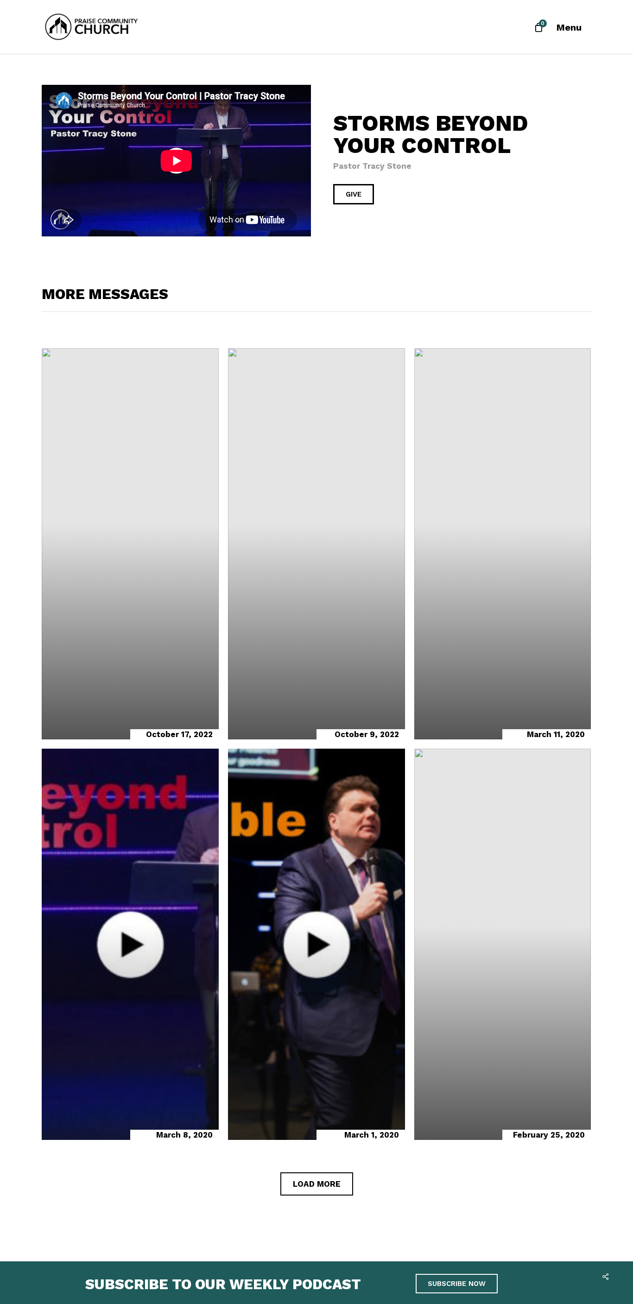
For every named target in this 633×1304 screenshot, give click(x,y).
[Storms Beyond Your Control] (130, 944)
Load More (317, 1184)
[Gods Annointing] (130, 543)
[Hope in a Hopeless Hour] (502, 543)
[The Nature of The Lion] (502, 944)
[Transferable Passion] (316, 944)
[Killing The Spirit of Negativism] (316, 543)
